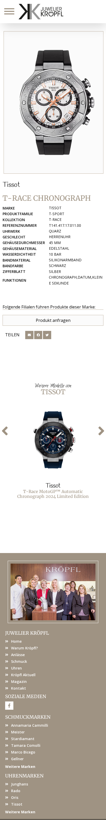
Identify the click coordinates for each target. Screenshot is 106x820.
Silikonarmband (65, 259)
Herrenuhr (59, 236)
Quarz (55, 231)
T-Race (55, 219)
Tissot (11, 185)
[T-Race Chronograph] (53, 102)
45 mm (55, 242)
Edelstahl (59, 248)
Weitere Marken (20, 766)
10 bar (55, 254)
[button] (29, 335)
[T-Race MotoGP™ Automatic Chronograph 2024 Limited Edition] (53, 440)
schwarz (57, 265)
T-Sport (56, 213)
